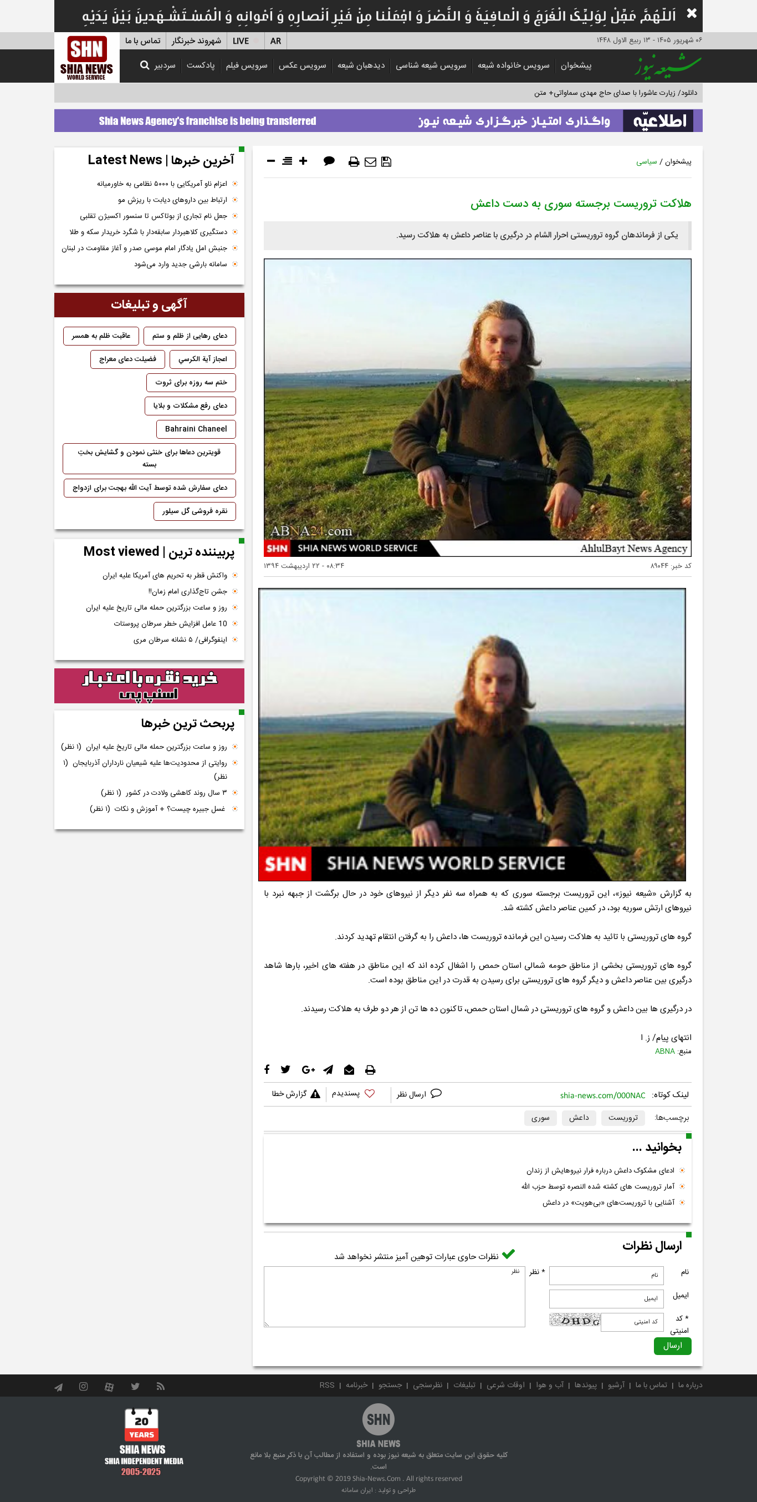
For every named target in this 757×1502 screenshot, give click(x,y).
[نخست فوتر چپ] (144, 1441)
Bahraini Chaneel (196, 429)
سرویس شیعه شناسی (431, 66)
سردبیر (165, 66)
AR (275, 41)
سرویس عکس (302, 66)
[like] (358, 1095)
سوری (540, 1118)
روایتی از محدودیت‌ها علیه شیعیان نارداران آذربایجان (145, 770)
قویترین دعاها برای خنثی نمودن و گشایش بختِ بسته (149, 458)
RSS (327, 1385)
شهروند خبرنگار (196, 41)
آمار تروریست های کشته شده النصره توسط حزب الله (597, 1187)
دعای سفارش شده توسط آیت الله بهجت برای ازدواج (150, 488)
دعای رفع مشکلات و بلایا (190, 406)
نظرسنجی (427, 1385)
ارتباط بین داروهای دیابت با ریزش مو (172, 200)
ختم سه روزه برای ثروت (191, 383)
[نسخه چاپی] (354, 162)
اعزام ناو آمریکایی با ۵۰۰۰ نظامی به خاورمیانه (162, 184)
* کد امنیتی (679, 1325)
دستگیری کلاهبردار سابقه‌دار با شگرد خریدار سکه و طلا (148, 232)
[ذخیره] (386, 162)
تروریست (623, 1118)
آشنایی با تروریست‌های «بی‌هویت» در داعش (608, 1203)
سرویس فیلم (247, 66)
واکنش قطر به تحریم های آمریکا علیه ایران (165, 576)
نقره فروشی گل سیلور (194, 511)
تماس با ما (142, 41)
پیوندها (586, 1385)
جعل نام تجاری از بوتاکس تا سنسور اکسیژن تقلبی (153, 216)
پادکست (201, 66)
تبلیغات (464, 1385)
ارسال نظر (412, 1095)
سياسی (646, 162)
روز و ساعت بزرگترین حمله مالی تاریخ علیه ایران (156, 608)
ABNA (665, 1052)
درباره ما (690, 1385)
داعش (579, 1118)
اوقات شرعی (506, 1385)
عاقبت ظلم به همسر (101, 336)
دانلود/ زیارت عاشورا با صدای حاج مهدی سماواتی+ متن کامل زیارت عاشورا (588, 93)
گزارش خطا (289, 1094)
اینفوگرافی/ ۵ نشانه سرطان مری (180, 640)
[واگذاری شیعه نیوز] (378, 117)
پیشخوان (576, 66)
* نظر (537, 1272)
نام (685, 1272)
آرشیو (616, 1385)
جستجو (390, 1385)
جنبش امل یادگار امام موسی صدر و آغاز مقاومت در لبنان (144, 248)
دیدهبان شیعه (361, 66)
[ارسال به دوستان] (370, 162)
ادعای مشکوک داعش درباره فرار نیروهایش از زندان (600, 1171)
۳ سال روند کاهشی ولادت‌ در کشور (164, 793)
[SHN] (87, 57)
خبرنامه (356, 1385)
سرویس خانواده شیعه (514, 66)
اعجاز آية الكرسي (202, 359)
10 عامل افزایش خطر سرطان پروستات (170, 624)
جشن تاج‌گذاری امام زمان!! (186, 592)
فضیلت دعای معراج (127, 359)
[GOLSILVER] (149, 686)
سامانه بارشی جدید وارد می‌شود (180, 264)
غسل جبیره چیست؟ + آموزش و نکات (158, 809)
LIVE (241, 41)
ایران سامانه (357, 1490)
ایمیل (681, 1296)
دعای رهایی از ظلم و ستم (189, 336)
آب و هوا (550, 1385)
